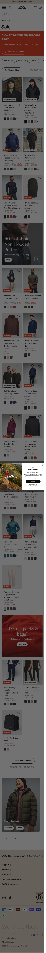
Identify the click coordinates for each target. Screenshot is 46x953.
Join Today (33, 481)
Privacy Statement (35, 485)
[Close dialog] (43, 465)
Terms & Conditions (30, 485)
